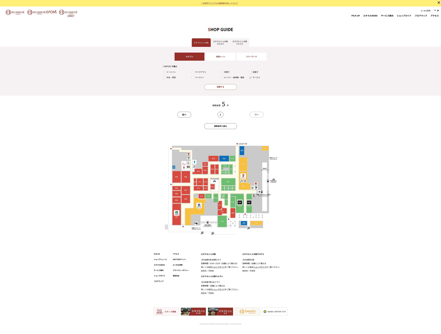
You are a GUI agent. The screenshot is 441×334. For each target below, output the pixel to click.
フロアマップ (421, 15)
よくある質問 (425, 10)
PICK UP (355, 15)
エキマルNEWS (370, 15)
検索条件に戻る (220, 126)
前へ (184, 114)
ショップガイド (404, 15)
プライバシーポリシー (181, 270)
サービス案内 (387, 15)
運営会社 (176, 275)
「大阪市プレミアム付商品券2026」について (219, 3)
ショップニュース (160, 259)
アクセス (435, 15)
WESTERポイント (179, 259)
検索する (220, 87)
